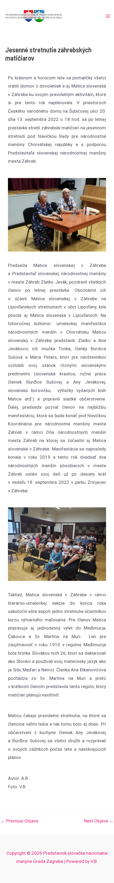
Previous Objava (19, 821)
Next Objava (98, 821)
